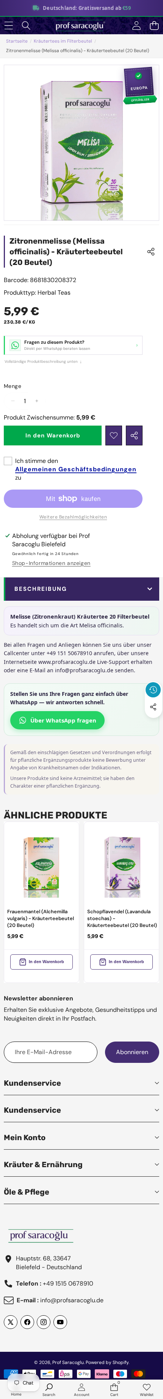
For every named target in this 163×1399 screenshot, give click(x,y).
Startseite (17, 41)
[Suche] (26, 25)
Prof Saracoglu (68, 1362)
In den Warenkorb (46, 961)
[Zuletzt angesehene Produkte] (153, 689)
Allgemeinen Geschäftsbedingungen (75, 469)
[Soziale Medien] (153, 707)
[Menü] (8, 25)
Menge (12, 386)
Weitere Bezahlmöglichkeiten (73, 517)
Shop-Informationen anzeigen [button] (51, 563)
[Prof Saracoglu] (81, 25)
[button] (154, 25)
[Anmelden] (136, 25)
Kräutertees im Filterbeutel (63, 41)
